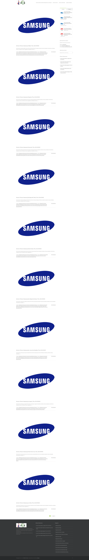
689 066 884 (64, 44)
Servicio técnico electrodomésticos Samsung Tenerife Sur (23, 205)
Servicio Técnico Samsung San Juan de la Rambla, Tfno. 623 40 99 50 (31, 350)
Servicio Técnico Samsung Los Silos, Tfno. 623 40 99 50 (28, 502)
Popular (63, 9)
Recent (69, 9)
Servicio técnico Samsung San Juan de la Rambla (36, 358)
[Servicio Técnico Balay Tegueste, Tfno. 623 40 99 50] (62, 11)
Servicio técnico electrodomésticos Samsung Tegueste (34, 104)
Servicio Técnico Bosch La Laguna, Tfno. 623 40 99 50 (68, 29)
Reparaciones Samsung (22, 51)
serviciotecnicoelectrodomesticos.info (66, 46)
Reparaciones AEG (58, 525)
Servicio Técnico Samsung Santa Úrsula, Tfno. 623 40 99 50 (28, 248)
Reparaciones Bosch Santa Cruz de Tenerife (62, 534)
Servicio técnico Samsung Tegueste (30, 105)
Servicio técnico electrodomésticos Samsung (31, 51)
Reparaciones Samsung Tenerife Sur (25, 204)
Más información (53, 51)
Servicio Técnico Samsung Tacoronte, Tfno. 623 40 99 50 (28, 147)
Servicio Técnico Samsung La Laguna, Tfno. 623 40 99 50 (28, 401)
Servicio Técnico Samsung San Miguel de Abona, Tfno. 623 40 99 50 (30, 299)
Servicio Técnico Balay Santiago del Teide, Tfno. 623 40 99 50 (68, 17)
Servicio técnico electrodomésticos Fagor (61, 549)
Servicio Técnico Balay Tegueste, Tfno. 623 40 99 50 (68, 12)
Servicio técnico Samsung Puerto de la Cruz (33, 459)
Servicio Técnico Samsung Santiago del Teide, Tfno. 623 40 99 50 (30, 197)
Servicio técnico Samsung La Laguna (30, 409)
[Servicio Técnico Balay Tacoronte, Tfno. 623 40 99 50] (62, 22)
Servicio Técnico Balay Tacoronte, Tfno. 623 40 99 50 (67, 23)
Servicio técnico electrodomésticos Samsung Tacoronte (34, 154)
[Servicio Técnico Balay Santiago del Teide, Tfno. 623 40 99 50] (62, 16)
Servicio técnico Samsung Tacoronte (30, 155)
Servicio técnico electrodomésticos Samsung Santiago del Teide (39, 204)
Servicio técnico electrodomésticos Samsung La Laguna (34, 408)
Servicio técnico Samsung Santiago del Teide (36, 205)
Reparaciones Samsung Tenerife (23, 104)
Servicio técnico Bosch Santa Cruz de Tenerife (62, 543)
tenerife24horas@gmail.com (66, 45)
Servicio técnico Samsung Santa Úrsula (31, 256)
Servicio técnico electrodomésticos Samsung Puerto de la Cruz (37, 458)
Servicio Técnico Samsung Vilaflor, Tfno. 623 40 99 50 (27, 45)
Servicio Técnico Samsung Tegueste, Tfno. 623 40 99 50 (28, 97)
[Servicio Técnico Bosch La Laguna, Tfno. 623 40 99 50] (62, 28)
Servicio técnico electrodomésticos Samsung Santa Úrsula (34, 255)
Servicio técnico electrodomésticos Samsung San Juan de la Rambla (38, 357)
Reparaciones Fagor (58, 536)
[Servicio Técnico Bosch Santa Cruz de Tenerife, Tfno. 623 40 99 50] (62, 33)
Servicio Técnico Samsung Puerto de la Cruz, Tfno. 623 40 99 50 (29, 451)
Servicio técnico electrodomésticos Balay (61, 547)
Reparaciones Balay (58, 527)
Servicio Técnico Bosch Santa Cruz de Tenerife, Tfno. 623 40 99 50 (68, 34)
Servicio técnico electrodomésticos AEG (61, 545)
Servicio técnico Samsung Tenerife (39, 105)
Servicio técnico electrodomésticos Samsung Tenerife (23, 358)
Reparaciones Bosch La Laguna (60, 532)
